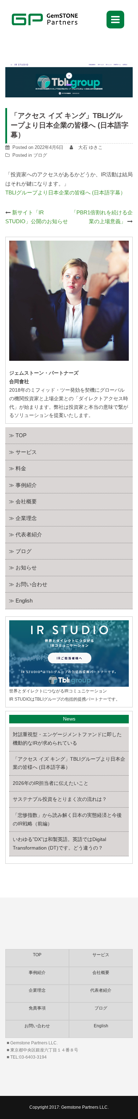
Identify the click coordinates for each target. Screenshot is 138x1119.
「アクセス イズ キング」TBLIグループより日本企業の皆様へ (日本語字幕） (69, 763)
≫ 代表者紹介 (25, 534)
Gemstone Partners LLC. (85, 1107)
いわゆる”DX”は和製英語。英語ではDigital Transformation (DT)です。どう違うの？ (59, 843)
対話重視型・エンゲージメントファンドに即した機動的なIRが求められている (67, 739)
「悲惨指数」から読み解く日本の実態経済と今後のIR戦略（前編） (67, 819)
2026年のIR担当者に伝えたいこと (50, 783)
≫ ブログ (20, 551)
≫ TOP (18, 435)
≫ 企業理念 (23, 518)
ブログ (40, 155)
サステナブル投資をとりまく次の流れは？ (60, 799)
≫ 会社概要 (23, 501)
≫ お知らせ (23, 567)
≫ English (21, 601)
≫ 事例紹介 (23, 485)
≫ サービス (23, 452)
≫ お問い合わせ (28, 584)
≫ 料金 (17, 468)
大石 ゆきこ (90, 147)
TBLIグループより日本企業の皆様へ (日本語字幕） (65, 192)
